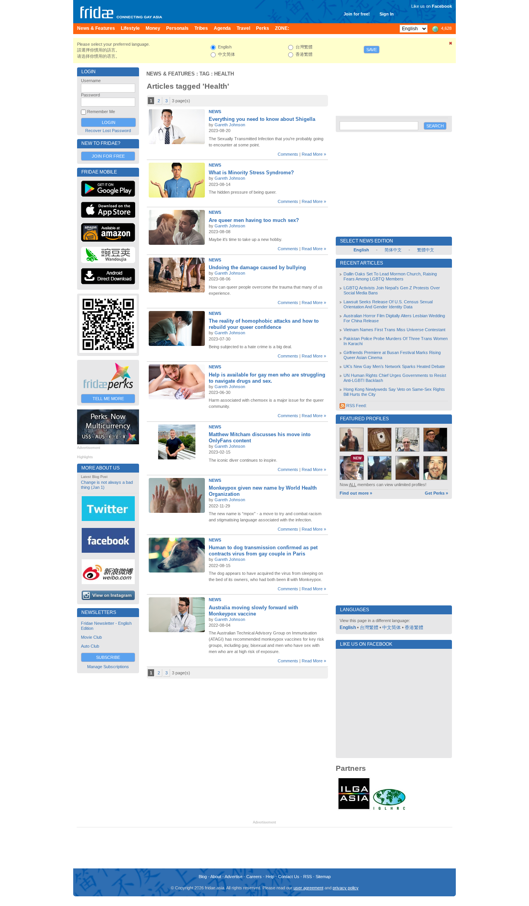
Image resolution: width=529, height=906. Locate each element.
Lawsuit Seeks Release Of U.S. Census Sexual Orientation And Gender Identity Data (388, 304)
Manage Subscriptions (108, 666)
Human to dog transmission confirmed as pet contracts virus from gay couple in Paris (263, 551)
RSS (307, 876)
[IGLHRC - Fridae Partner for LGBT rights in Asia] (389, 809)
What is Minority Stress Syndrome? (251, 172)
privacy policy (346, 887)
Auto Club (90, 646)
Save (371, 49)
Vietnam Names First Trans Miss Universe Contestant (394, 329)
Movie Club (91, 637)
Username (91, 80)
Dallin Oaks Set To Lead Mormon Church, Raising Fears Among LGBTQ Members (390, 276)
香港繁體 (414, 627)
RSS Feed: (356, 405)
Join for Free (108, 156)
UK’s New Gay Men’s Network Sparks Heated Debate (394, 366)
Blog (203, 876)
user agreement (308, 887)
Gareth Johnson (230, 124)
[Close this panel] (451, 44)
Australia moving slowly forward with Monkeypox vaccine (253, 611)
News (215, 111)
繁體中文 (425, 250)
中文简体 (391, 627)
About (215, 876)
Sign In (387, 14)
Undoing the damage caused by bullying (257, 267)
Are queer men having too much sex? (254, 220)
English (348, 627)
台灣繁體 (369, 627)
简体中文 (393, 250)
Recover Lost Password (108, 130)
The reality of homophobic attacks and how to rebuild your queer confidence (264, 324)
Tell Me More (108, 398)
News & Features (170, 74)
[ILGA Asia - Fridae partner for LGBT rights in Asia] (354, 809)
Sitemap (323, 876)
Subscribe (108, 657)
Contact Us (288, 876)
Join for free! (357, 14)
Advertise (233, 876)
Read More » (314, 154)
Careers (254, 876)
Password (90, 95)
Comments (288, 154)
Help (270, 876)
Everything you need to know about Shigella (262, 119)
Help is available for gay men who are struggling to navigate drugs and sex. (267, 378)
